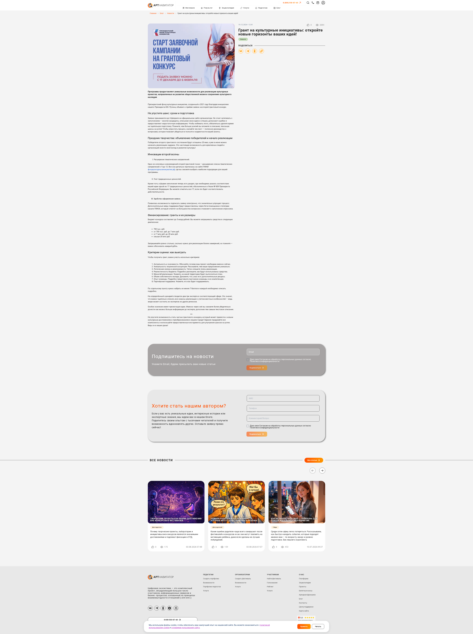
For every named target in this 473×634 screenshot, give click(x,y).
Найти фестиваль (274, 579)
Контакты (303, 603)
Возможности (208, 583)
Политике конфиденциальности (264, 361)
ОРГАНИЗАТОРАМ (242, 575)
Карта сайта (304, 611)
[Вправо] (322, 470)
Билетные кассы (305, 591)
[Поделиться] (261, 51)
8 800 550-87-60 (171, 620)
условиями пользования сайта (185, 627)
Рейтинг (270, 587)
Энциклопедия (305, 583)
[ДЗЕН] (169, 608)
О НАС (301, 575)
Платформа (303, 579)
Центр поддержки (306, 607)
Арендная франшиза (307, 595)
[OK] (254, 51)
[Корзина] (317, 2)
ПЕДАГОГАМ (208, 575)
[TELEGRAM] (247, 51)
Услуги (206, 591)
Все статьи (312, 460)
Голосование (272, 583)
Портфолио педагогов (212, 587)
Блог (301, 599)
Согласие (263, 359)
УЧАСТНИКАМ (273, 575)
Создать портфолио (211, 579)
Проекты (302, 587)
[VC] (175, 608)
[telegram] (156, 608)
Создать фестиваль (243, 579)
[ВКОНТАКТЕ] (240, 51)
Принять (304, 626)
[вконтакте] (150, 608)
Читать (318, 626)
